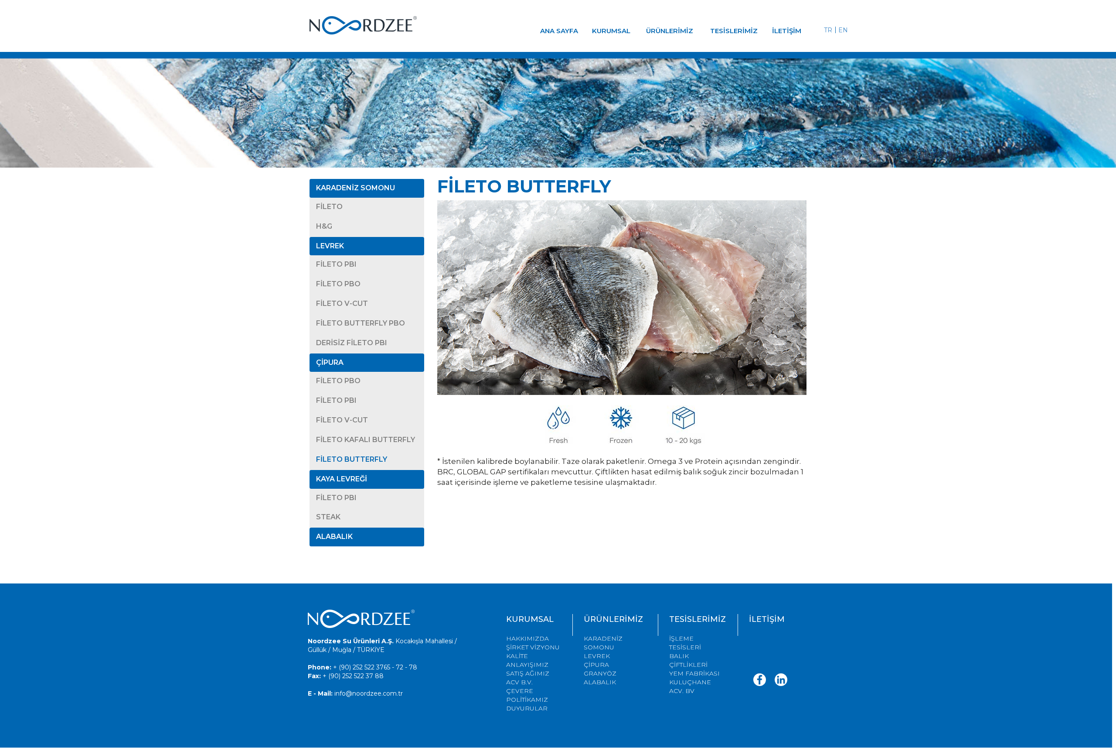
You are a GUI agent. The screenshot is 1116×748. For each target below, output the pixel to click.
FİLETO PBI (336, 264)
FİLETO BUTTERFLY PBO (360, 323)
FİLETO (329, 206)
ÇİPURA (330, 362)
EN (843, 30)
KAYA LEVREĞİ (341, 479)
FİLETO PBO (338, 284)
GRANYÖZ (600, 673)
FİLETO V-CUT (342, 303)
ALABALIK (334, 536)
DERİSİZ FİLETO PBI (351, 343)
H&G (324, 226)
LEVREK (330, 246)
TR (828, 30)
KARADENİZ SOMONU (355, 188)
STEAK (328, 517)
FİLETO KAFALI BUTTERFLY (365, 440)
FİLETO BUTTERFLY (351, 459)
